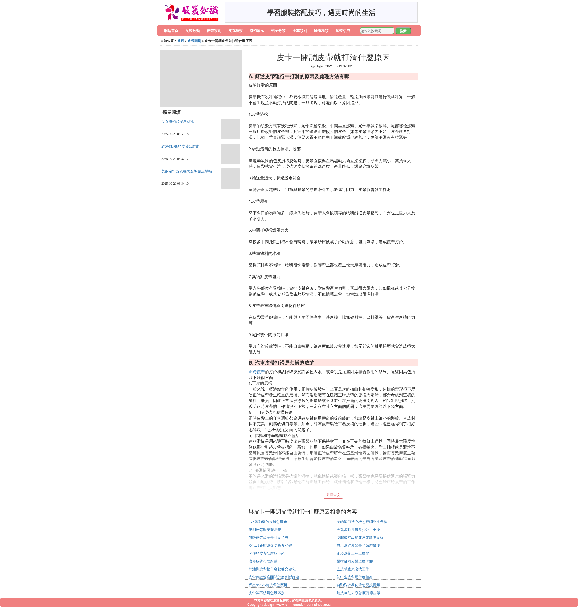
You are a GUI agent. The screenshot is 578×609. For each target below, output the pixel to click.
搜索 (403, 30)
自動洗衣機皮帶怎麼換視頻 (358, 584)
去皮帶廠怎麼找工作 (353, 569)
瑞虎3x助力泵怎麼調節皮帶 (358, 592)
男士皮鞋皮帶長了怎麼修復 (358, 545)
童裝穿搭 (343, 30)
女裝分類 (192, 30)
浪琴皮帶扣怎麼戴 (263, 561)
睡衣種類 (321, 30)
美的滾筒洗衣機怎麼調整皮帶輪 (186, 171)
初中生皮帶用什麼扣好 (355, 576)
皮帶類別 (214, 30)
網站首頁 (171, 30)
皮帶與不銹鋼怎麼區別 (267, 592)
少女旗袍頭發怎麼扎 (177, 121)
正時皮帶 (257, 371)
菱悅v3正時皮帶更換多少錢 (270, 545)
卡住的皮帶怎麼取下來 (267, 553)
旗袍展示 (257, 30)
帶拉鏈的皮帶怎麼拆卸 (355, 561)
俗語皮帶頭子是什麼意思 (268, 537)
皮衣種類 (235, 30)
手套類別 (300, 30)
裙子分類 (278, 30)
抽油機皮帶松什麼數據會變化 (272, 569)
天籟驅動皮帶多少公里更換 (358, 529)
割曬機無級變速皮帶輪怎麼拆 (360, 537)
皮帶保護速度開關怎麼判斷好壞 (274, 576)
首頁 (180, 40)
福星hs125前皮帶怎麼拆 (268, 584)
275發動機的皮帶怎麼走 (180, 146)
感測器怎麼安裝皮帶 (265, 529)
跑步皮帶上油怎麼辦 (353, 553)
